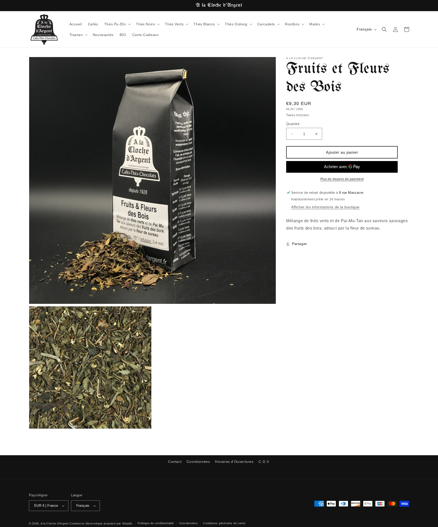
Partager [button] (299, 244)
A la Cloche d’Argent (55, 523)
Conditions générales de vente (224, 523)
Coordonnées (198, 462)
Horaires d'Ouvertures (234, 462)
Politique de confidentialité (156, 523)
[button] (117, 24)
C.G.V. (264, 462)
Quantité (292, 124)
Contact (174, 462)
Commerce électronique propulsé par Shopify (100, 523)
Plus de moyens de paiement (342, 179)
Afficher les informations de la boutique (325, 207)
